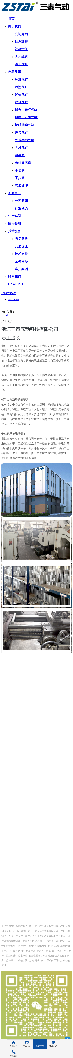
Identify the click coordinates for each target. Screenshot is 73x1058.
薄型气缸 (21, 87)
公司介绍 (21, 34)
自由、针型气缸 (26, 117)
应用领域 (14, 223)
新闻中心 (14, 193)
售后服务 (21, 238)
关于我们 (14, 26)
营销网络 (21, 261)
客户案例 (21, 269)
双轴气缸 (21, 102)
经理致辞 (21, 41)
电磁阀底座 (23, 163)
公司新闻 (21, 200)
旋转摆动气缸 (24, 125)
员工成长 (21, 64)
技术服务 (14, 231)
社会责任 (21, 49)
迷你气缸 (21, 94)
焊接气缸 (21, 132)
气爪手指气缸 (24, 140)
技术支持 (21, 253)
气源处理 (21, 185)
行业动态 (21, 208)
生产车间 (14, 216)
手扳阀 (20, 170)
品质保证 (21, 246)
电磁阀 (20, 155)
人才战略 (21, 56)
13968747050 (8, 293)
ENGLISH (15, 283)
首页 (11, 19)
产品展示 (14, 72)
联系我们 (14, 276)
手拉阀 (20, 178)
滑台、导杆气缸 (26, 110)
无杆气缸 (21, 147)
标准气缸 (21, 79)
